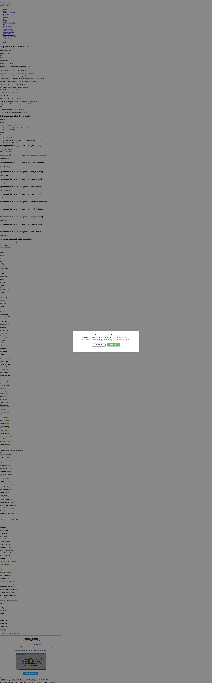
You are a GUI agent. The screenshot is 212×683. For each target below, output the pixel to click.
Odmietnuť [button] (98, 345)
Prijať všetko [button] (113, 345)
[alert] (106, 341)
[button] (106, 349)
